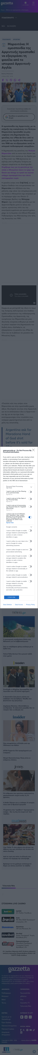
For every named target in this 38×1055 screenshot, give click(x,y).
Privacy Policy (30, 604)
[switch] (30, 492)
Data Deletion (7, 604)
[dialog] (19, 527)
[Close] (34, 451)
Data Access (19, 604)
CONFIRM (11, 597)
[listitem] (19, 487)
